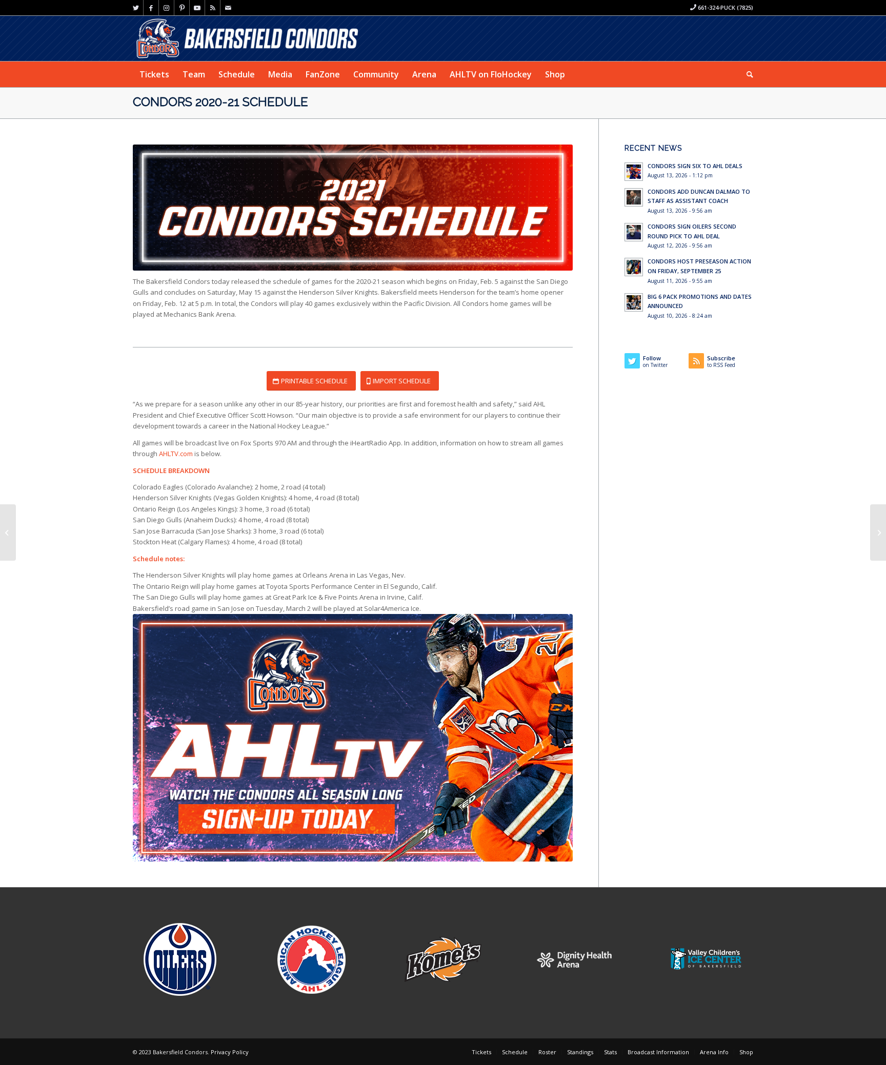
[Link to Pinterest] (181, 7)
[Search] (746, 74)
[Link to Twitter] (135, 7)
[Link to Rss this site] (212, 7)
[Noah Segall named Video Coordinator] (878, 532)
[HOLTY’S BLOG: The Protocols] (8, 532)
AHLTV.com (176, 453)
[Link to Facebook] (151, 7)
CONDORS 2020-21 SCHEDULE (220, 101)
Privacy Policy (230, 1052)
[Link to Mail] (228, 7)
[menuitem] (154, 74)
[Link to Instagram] (166, 7)
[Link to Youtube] (197, 7)
